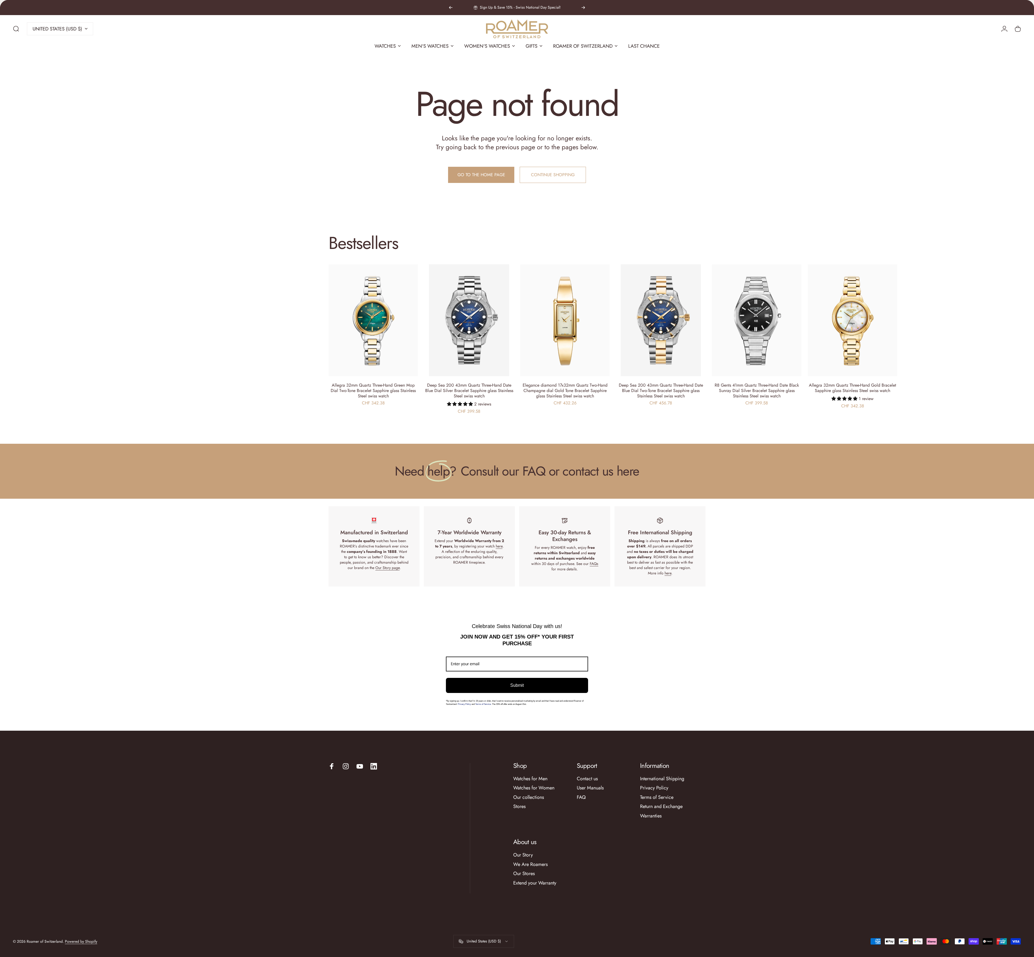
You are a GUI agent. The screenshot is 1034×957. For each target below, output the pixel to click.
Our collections (528, 797)
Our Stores (524, 874)
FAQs (594, 563)
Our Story (523, 855)
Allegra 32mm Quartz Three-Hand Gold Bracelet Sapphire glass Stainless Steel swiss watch (852, 388)
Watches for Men (530, 779)
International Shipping (662, 779)
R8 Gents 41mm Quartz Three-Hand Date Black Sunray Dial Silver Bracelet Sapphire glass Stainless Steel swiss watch (757, 390)
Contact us (587, 779)
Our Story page (387, 567)
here (499, 546)
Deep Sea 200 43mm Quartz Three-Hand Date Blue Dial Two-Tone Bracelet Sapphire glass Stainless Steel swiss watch (661, 390)
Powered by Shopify (81, 941)
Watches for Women (533, 788)
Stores (519, 806)
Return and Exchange (661, 806)
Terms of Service (656, 797)
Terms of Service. (483, 704)
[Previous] (451, 7)
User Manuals (590, 788)
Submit (517, 685)
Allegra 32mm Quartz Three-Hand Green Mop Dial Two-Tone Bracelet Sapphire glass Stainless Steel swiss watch (373, 390)
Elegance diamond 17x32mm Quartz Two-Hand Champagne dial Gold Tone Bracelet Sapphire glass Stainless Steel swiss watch (565, 390)
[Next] (583, 7)
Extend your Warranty (534, 883)
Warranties (651, 816)
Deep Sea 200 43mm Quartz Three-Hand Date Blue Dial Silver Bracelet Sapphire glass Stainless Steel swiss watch (469, 390)
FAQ (581, 797)
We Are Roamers (530, 864)
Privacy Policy (464, 704)
